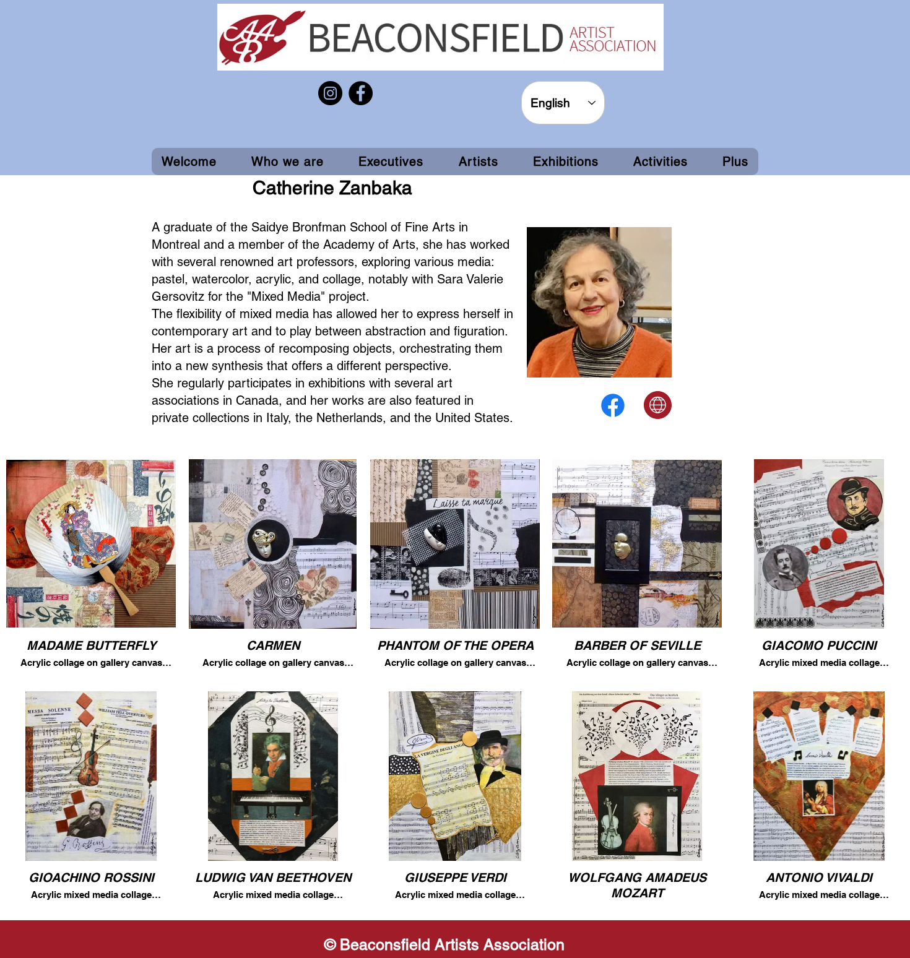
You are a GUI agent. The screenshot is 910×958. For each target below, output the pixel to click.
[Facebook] (361, 93)
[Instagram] (330, 93)
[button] (566, 161)
